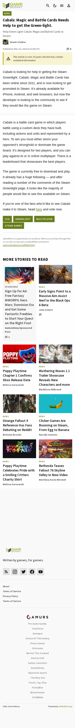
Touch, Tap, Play (37, 682)
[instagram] (14, 571)
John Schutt (46, 309)
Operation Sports (37, 672)
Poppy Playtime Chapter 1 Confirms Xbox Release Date (17, 375)
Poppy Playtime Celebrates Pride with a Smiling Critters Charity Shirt (19, 472)
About (6, 586)
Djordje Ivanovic (48, 434)
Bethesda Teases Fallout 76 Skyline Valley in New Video (53, 470)
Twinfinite (37, 628)
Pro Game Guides (37, 623)
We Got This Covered (37, 653)
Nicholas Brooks (12, 434)
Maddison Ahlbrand (50, 389)
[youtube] (40, 571)
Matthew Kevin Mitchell (52, 479)
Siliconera (37, 648)
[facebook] (32, 571)
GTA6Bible (37, 697)
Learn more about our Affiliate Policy (19, 245)
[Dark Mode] (54, 5)
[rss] (6, 571)
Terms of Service (12, 591)
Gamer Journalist (37, 663)
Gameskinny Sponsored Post (18, 329)
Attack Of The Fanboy (37, 638)
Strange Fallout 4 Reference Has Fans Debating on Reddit (17, 425)
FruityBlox (37, 687)
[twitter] (23, 571)
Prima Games (37, 643)
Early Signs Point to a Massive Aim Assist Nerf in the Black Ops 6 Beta (55, 298)
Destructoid (37, 658)
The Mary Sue (37, 677)
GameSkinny (37, 667)
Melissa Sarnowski (13, 384)
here (39, 209)
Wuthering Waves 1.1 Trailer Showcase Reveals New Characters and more (54, 378)
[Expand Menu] (61, 5)
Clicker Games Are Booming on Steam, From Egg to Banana (54, 425)
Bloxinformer (37, 692)
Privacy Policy (10, 596)
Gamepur (38, 633)
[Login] (68, 5)
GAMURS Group (65, 706)
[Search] (47, 5)
